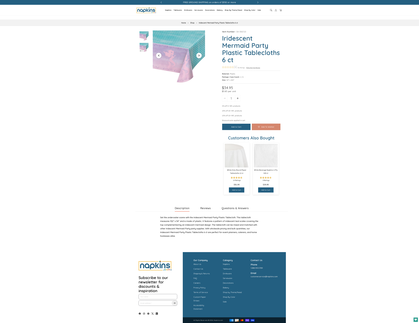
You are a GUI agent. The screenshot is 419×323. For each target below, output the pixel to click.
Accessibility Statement (198, 307)
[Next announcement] (257, 2)
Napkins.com (218, 320)
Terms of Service (200, 292)
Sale (259, 10)
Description (182, 208)
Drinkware (188, 10)
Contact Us (198, 269)
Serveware (198, 10)
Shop (192, 23)
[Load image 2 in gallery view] (144, 47)
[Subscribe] (174, 303)
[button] (168, 10)
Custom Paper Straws (199, 299)
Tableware (178, 10)
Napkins (168, 10)
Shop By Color (249, 10)
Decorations (210, 10)
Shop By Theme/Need (233, 10)
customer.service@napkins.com (264, 276)
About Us (197, 264)
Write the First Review (253, 68)
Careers (196, 283)
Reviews (205, 208)
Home (183, 23)
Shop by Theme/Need (232, 292)
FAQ (195, 278)
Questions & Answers (235, 208)
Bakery (220, 10)
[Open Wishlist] (416, 320)
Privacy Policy (199, 288)
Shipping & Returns (201, 273)
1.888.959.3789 (257, 268)
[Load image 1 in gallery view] (144, 35)
